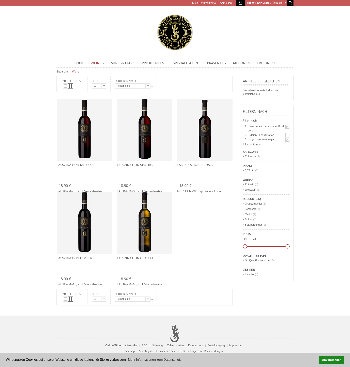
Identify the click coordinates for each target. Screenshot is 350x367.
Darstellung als (72, 81)
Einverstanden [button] (331, 359)
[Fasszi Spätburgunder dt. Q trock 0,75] (144, 130)
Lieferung (157, 345)
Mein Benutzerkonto (204, 2)
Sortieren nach (125, 81)
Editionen (250, 156)
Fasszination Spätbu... (135, 165)
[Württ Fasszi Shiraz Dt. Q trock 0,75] (205, 130)
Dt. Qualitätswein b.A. (258, 260)
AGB (144, 345)
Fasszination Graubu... (136, 258)
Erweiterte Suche (168, 351)
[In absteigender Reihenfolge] (152, 86)
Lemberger (251, 208)
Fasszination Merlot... (76, 165)
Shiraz (248, 219)
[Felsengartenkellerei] (175, 32)
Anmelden (226, 2)
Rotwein (249, 184)
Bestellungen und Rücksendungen (203, 351)
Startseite (62, 71)
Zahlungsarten (175, 345)
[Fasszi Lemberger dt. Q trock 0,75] (84, 223)
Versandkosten (93, 191)
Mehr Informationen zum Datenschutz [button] (154, 359)
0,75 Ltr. (249, 170)
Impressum (235, 345)
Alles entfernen (251, 144)
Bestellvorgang (216, 345)
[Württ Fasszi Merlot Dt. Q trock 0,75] (84, 130)
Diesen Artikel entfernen (287, 127)
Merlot (248, 214)
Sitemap (130, 351)
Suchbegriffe (146, 351)
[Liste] (65, 86)
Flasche (249, 274)
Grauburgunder (253, 203)
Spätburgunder (253, 224)
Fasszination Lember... (75, 258)
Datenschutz (195, 345)
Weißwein (250, 189)
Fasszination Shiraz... (195, 165)
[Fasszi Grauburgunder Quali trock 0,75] (144, 223)
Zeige (95, 81)
